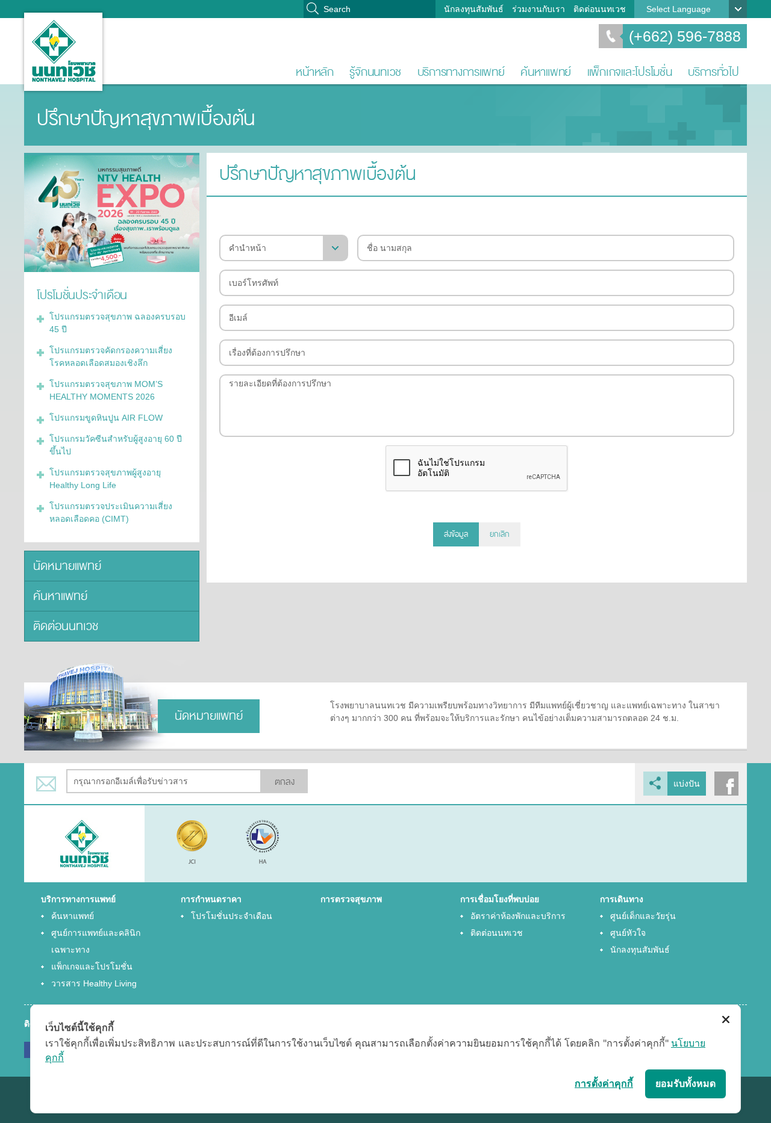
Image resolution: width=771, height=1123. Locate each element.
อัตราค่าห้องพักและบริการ (518, 916)
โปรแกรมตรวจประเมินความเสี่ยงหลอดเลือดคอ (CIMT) (110, 512)
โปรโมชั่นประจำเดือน (231, 916)
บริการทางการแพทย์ (461, 72)
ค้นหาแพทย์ (545, 72)
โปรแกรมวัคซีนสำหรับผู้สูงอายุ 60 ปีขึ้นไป (115, 445)
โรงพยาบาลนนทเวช (63, 51)
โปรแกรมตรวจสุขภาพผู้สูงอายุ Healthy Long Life (105, 479)
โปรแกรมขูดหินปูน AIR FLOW (106, 417)
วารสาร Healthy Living (94, 983)
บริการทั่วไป (713, 72)
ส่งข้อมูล (456, 534)
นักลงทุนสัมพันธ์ (474, 9)
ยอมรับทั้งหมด (685, 1083)
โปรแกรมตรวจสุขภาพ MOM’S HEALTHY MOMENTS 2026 (106, 390)
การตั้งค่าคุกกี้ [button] (604, 1083)
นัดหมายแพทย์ (67, 566)
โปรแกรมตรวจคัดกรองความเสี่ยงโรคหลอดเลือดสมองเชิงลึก (110, 356)
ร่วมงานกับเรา (538, 9)
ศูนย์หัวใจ (628, 933)
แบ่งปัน (686, 783)
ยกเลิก (500, 534)
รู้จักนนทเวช (375, 72)
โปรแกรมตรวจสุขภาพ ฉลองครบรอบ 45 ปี (117, 323)
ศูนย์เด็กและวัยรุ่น (643, 916)
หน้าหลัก (314, 72)
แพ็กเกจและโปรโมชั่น (629, 72)
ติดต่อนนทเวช (599, 9)
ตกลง (285, 782)
